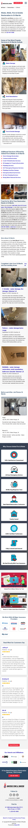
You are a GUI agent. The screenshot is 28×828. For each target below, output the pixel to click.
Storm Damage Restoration (11, 156)
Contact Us (11, 818)
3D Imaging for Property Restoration (13, 163)
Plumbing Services (8, 165)
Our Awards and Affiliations (14, 752)
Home (3, 7)
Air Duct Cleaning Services (10, 175)
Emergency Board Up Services (11, 172)
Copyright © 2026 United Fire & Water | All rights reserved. (14, 822)
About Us (5, 818)
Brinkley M (5, 679)
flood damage (9, 207)
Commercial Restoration (10, 158)
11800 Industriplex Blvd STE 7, (14, 808)
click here (13, 227)
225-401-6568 (18, 2)
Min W (4, 710)
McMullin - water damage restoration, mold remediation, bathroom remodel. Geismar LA (13, 369)
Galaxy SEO (17, 825)
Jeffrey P (5, 647)
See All (25, 264)
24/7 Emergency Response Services (13, 168)
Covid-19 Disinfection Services (12, 161)
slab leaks (15, 205)
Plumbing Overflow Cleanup (11, 170)
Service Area (10, 7)
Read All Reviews (14, 745)
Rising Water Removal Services (12, 177)
